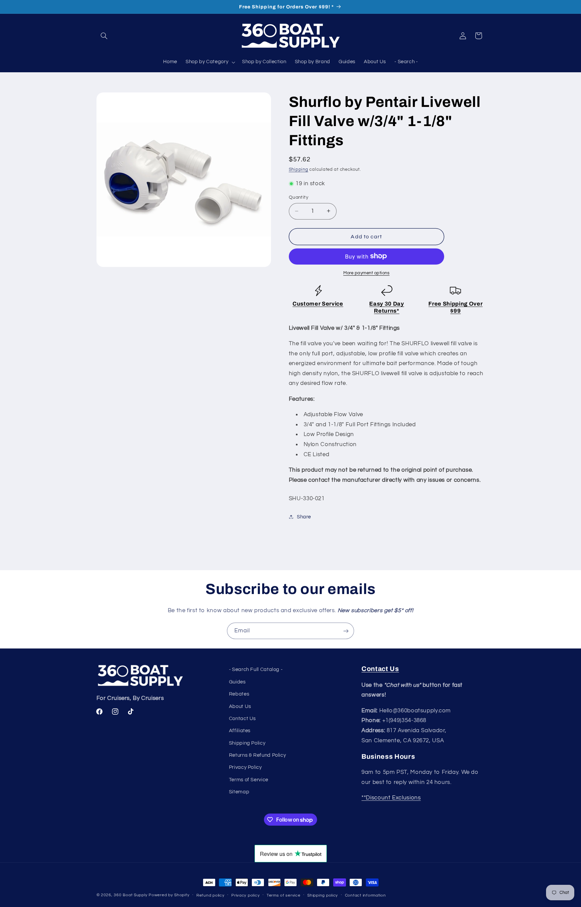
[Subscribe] (346, 631)
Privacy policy (245, 895)
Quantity (298, 197)
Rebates (239, 694)
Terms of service (284, 895)
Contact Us (242, 718)
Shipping (298, 169)
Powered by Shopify (169, 895)
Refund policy (210, 895)
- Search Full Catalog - (256, 669)
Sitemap (239, 791)
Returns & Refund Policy (257, 755)
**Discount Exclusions (391, 798)
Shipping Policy (247, 743)
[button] (104, 35)
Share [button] (304, 516)
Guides (237, 681)
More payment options (366, 273)
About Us (240, 706)
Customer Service (318, 303)
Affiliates (239, 730)
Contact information (365, 895)
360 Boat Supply (130, 895)
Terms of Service (248, 779)
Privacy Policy (245, 767)
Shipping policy (322, 895)
